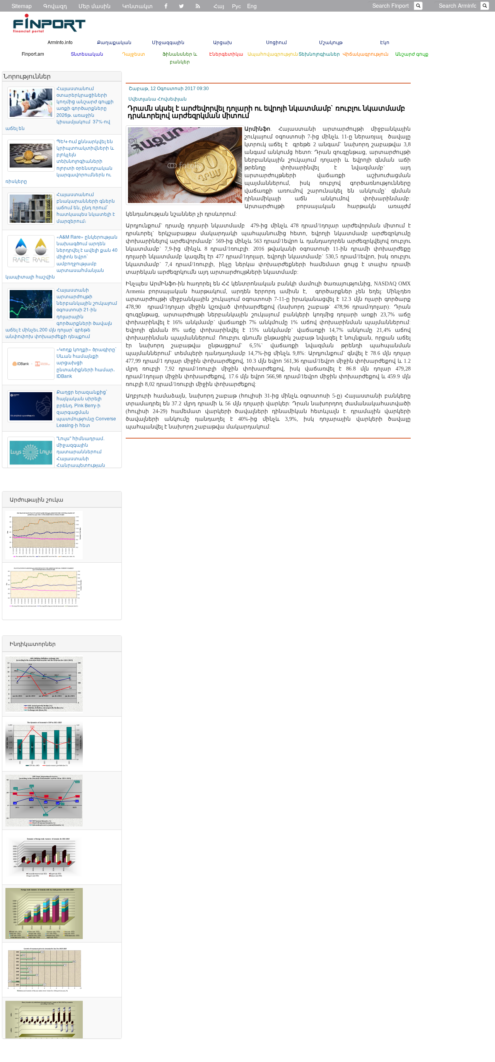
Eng (252, 6)
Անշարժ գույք (411, 53)
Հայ (218, 6)
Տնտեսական (87, 53)
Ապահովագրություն (273, 53)
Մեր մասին (95, 6)
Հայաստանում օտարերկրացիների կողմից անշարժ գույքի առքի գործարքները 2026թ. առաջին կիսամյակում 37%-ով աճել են (59, 108)
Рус (236, 6)
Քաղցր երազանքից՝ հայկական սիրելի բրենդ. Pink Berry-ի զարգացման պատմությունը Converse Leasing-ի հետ (86, 408)
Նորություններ (27, 76)
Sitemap (22, 6)
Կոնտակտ (137, 6)
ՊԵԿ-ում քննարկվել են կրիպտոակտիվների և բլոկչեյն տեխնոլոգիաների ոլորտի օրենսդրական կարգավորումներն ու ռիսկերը (59, 161)
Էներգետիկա (226, 53)
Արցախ (222, 42)
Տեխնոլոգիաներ (319, 53)
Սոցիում (276, 42)
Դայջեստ (133, 53)
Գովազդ (55, 6)
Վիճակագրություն (366, 53)
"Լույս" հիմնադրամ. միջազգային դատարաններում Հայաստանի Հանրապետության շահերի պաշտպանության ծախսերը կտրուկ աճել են (61, 458)
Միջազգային (168, 42)
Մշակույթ (331, 42)
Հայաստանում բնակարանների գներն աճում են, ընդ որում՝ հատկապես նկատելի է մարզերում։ (85, 207)
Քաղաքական (114, 42)
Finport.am (33, 53)
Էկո (384, 42)
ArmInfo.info (60, 42)
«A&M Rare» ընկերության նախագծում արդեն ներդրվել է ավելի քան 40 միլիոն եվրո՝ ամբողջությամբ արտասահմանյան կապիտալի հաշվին (61, 256)
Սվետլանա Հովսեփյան (157, 99)
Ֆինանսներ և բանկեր (179, 57)
